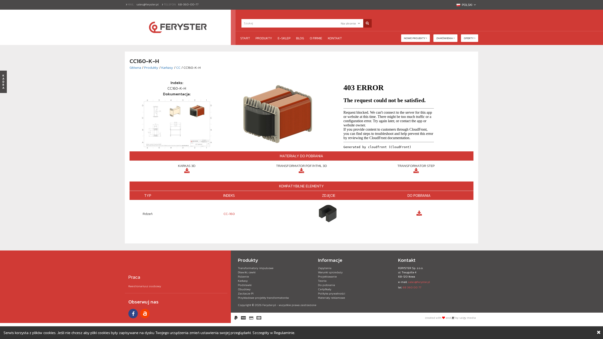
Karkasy (167, 67)
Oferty (469, 38)
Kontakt (335, 38)
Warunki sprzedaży (330, 272)
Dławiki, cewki (247, 272)
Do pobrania (326, 285)
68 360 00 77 (412, 287)
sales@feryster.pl (147, 4)
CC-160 (229, 213)
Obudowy (244, 289)
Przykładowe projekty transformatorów (263, 298)
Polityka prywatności (331, 293)
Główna (135, 67)
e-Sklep (284, 38)
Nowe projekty (415, 38)
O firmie (316, 38)
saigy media (467, 318)
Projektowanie (327, 276)
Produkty (264, 38)
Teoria (322, 281)
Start (245, 38)
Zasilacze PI (245, 293)
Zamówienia (445, 38)
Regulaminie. (284, 332)
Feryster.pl (269, 305)
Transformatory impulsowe (255, 268)
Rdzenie (243, 276)
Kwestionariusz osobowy (144, 286)
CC (178, 67)
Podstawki (245, 285)
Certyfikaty (324, 289)
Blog (300, 38)
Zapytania (324, 268)
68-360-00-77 (188, 4)
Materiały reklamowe (331, 298)
